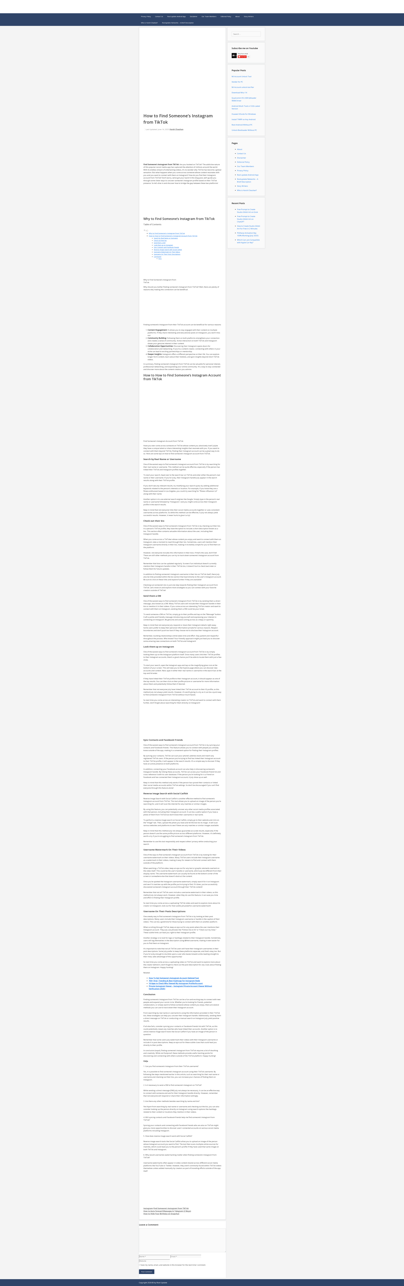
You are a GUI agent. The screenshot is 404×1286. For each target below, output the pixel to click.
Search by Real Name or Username (166, 238)
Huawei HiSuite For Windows (244, 114)
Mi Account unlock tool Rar (243, 87)
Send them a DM (159, 243)
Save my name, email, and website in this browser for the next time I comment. (173, 1265)
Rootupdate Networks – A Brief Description (178, 23)
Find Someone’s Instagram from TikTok (171, 1208)
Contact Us (159, 16)
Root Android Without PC (242, 125)
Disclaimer (193, 16)
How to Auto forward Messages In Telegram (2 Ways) (167, 1211)
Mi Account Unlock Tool (241, 76)
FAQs (160, 259)
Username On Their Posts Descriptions (167, 254)
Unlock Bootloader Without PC (244, 130)
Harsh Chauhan (176, 129)
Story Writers (249, 16)
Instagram (148, 1208)
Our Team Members (209, 16)
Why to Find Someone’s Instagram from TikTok (167, 233)
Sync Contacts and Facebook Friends (166, 247)
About (237, 16)
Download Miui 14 (239, 92)
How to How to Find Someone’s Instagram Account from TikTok (173, 236)
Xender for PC (237, 82)
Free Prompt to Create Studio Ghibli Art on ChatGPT (246, 219)
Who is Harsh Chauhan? (149, 23)
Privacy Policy (146, 16)
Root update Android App (176, 16)
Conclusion (157, 257)
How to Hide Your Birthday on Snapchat (161, 1214)
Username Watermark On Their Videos (167, 252)
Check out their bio (160, 240)
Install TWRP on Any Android (244, 119)
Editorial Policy (226, 16)
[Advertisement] (182, 148)
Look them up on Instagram (163, 245)
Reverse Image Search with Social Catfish (168, 250)
